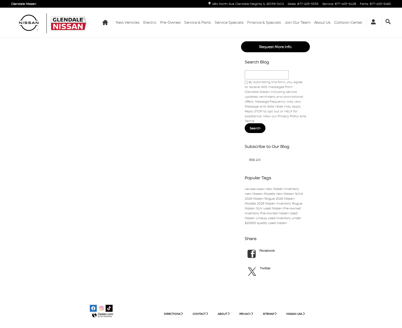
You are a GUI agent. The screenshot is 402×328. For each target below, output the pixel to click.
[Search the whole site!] (388, 21)
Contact (199, 314)
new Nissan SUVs (289, 193)
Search (255, 128)
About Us (322, 22)
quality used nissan (272, 223)
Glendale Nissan (255, 189)
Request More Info (275, 46)
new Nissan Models (260, 193)
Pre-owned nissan (275, 213)
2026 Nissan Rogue (260, 198)
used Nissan (273, 208)
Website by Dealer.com (102, 315)
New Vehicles (128, 22)
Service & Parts (197, 22)
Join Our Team (298, 22)
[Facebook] (93, 308)
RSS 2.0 (254, 159)
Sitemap (268, 314)
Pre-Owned (170, 22)
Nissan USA (294, 314)
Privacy (245, 314)
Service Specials (229, 22)
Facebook (267, 250)
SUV (259, 208)
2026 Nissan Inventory (274, 203)
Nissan (250, 208)
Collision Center (348, 22)
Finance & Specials (264, 22)
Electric (150, 22)
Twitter (265, 268)
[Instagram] (101, 308)
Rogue (297, 203)
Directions (172, 314)
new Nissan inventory (282, 188)
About (222, 314)
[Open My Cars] (372, 22)
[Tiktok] (109, 308)
